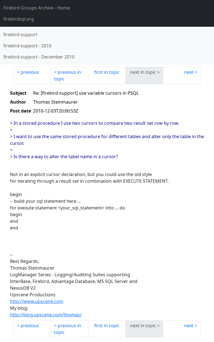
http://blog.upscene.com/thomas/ (46, 315)
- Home (36, 8)
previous (30, 72)
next (188, 72)
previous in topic (67, 75)
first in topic (107, 72)
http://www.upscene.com (36, 301)
